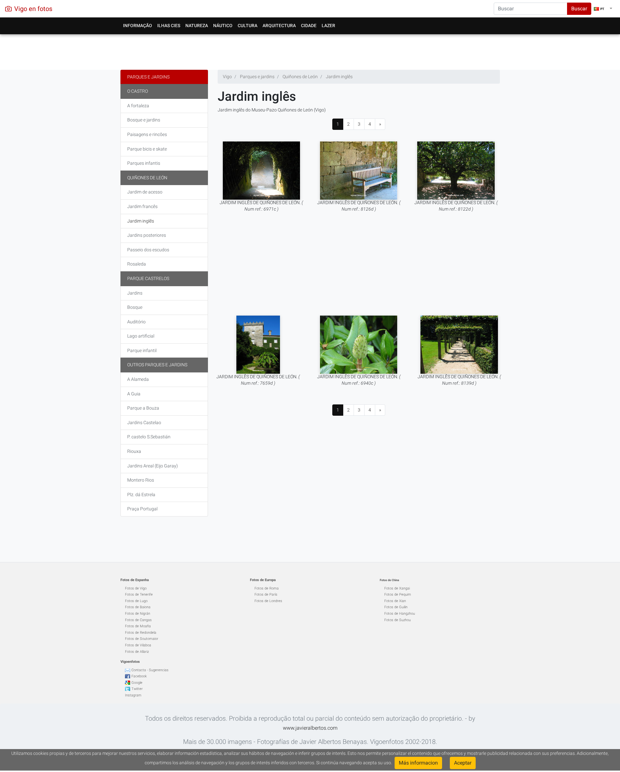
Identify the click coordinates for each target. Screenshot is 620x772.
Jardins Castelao (144, 422)
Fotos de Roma (266, 588)
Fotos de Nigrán (137, 613)
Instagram (133, 695)
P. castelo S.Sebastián (148, 436)
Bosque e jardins (143, 119)
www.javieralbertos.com (310, 728)
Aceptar (462, 763)
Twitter (137, 689)
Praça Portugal (142, 508)
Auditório (136, 321)
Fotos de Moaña (138, 626)
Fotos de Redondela (140, 633)
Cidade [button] (308, 25)
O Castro (137, 91)
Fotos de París (265, 594)
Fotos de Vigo (136, 588)
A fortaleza (138, 105)
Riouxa (134, 451)
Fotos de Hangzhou (399, 613)
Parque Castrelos (148, 278)
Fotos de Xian (395, 601)
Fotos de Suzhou (397, 620)
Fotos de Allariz (137, 652)
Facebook (139, 676)
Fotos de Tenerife (139, 594)
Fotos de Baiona (137, 607)
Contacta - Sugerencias (150, 670)
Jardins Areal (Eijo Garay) (152, 465)
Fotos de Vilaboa (138, 645)
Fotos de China (389, 580)
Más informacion (418, 763)
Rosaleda (136, 263)
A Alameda (138, 379)
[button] (603, 9)
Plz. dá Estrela (141, 494)
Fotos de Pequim (397, 594)
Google (136, 683)
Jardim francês (142, 206)
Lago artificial (140, 336)
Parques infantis (143, 163)
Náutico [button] (222, 25)
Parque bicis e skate (147, 148)
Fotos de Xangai (397, 588)
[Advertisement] (310, 50)
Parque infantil (142, 350)
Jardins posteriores (146, 235)
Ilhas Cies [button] (168, 25)
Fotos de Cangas (138, 620)
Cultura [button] (247, 25)
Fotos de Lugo (136, 601)
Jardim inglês (140, 221)
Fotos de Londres (268, 601)
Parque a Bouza (143, 408)
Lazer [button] (328, 25)
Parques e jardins (148, 76)
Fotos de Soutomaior (141, 639)
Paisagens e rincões (147, 134)
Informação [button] (137, 25)
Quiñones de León (147, 177)
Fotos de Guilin (396, 607)
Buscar (579, 8)
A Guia (133, 393)
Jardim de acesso (144, 191)
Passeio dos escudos (148, 249)
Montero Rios (140, 480)
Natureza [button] (196, 25)
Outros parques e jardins (157, 364)
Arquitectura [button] (279, 25)
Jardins (134, 293)
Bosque (134, 307)
